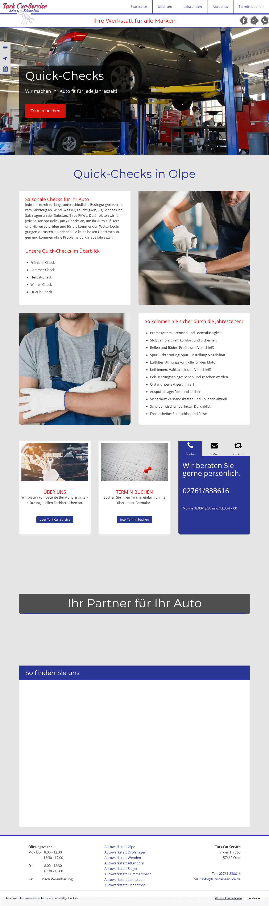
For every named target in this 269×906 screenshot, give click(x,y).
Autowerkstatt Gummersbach (128, 874)
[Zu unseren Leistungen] (5, 47)
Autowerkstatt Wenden (122, 857)
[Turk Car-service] (24, 13)
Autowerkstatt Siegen (121, 868)
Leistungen (192, 7)
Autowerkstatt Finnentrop (124, 885)
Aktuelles (220, 7)
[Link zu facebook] (244, 20)
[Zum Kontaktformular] (5, 58)
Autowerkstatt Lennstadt (124, 879)
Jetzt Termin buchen (134, 519)
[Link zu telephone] (265, 20)
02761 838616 (230, 873)
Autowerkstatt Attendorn (124, 863)
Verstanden (254, 898)
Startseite (139, 7)
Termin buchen (251, 7)
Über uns (165, 7)
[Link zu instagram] (254, 20)
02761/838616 (206, 490)
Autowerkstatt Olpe (119, 846)
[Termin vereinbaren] (5, 68)
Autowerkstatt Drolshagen (125, 852)
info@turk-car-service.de (221, 879)
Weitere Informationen (228, 898)
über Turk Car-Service (55, 519)
